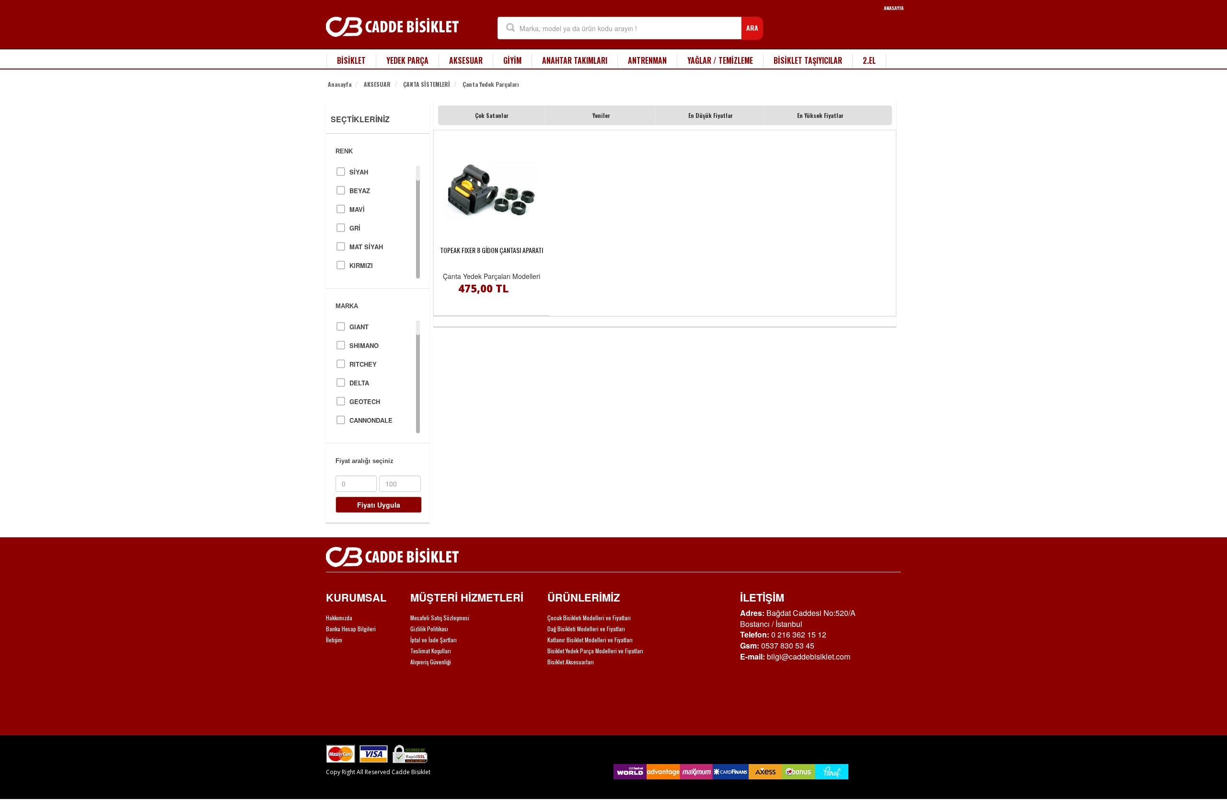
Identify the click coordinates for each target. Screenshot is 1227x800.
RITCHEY (363, 364)
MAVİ (357, 209)
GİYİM (512, 60)
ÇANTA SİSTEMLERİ (426, 84)
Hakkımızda (339, 618)
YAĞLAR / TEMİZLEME (720, 60)
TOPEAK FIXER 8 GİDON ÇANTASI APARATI (491, 250)
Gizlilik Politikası (429, 629)
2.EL (869, 60)
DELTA (359, 382)
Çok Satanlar (492, 115)
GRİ (354, 227)
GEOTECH (364, 401)
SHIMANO (364, 345)
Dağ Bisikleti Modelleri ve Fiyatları (586, 629)
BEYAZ (359, 190)
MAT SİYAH (366, 246)
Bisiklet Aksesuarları (570, 662)
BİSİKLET (351, 60)
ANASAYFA (893, 8)
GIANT (359, 326)
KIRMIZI (361, 265)
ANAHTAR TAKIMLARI (574, 60)
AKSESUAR (466, 60)
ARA (752, 28)
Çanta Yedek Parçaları (491, 84)
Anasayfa (339, 84)
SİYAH (358, 171)
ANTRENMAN (647, 60)
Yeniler (601, 115)
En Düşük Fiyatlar (710, 115)
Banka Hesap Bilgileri (351, 629)
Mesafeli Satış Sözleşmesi (439, 618)
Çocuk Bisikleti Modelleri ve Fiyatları (589, 618)
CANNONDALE (371, 420)
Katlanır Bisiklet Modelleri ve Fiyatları (590, 640)
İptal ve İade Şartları (433, 640)
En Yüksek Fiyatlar (820, 115)
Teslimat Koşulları (430, 651)
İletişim (334, 640)
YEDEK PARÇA (407, 60)
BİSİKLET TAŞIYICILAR (808, 60)
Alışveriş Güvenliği (430, 662)
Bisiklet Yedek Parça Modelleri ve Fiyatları (595, 651)
